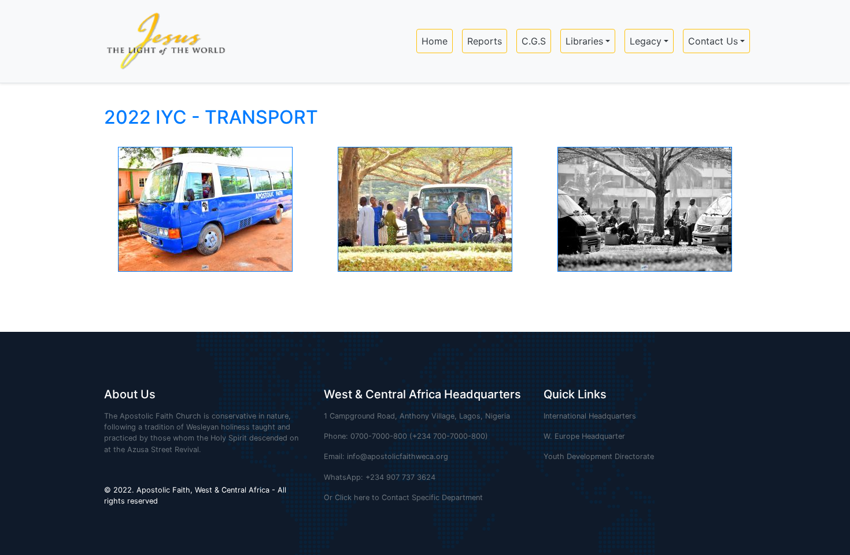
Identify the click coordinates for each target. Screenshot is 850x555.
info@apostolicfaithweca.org (397, 456)
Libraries (584, 41)
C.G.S (534, 41)
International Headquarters (590, 416)
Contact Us (713, 41)
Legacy (645, 41)
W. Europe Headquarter (584, 436)
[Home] (161, 41)
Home (435, 41)
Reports (484, 41)
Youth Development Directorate (599, 456)
